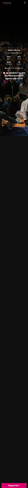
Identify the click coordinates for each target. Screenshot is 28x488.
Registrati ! (14, 485)
